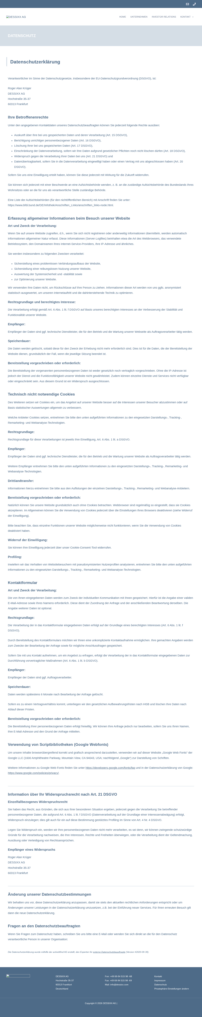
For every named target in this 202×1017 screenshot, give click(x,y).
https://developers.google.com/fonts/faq (110, 767)
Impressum (160, 980)
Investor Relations (164, 17)
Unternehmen (138, 17)
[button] (192, 16)
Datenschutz (160, 984)
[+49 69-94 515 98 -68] (194, 4)
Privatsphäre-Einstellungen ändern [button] (171, 988)
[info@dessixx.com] (187, 4)
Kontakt (185, 17)
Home (122, 17)
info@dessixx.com (119, 984)
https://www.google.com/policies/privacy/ (33, 773)
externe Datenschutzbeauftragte (109, 952)
